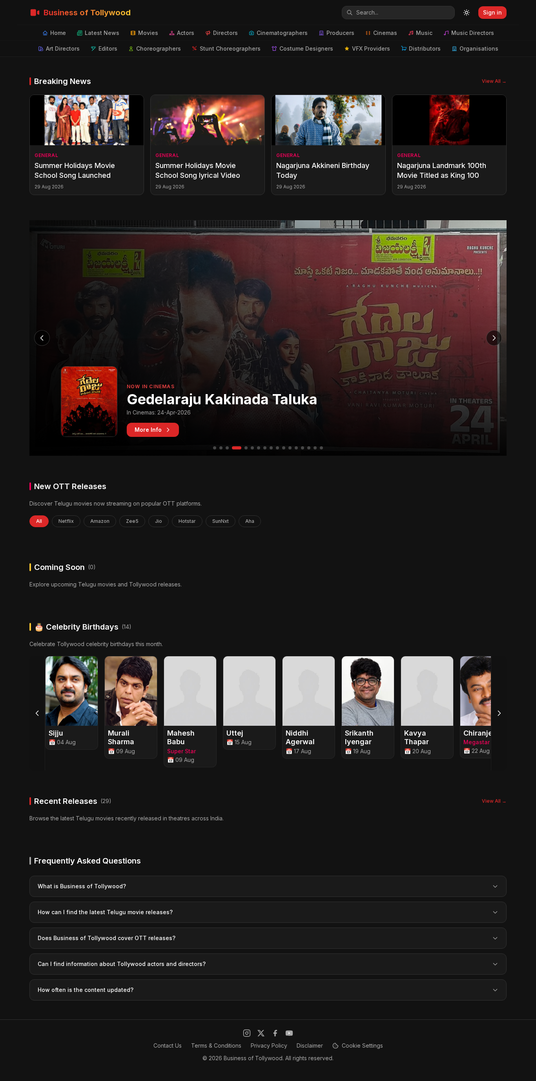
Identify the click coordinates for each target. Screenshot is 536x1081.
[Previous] (37, 713)
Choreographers (158, 48)
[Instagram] (247, 1033)
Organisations (478, 48)
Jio (158, 521)
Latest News (102, 32)
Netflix (66, 521)
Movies (148, 32)
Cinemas (385, 32)
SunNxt (220, 521)
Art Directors (63, 48)
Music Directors (472, 32)
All (39, 521)
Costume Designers (306, 48)
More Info (148, 429)
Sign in (492, 12)
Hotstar (187, 521)
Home (58, 32)
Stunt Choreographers (230, 48)
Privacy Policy (269, 1045)
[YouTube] (289, 1033)
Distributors (425, 48)
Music (424, 32)
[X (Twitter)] (261, 1033)
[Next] (499, 713)
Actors (185, 32)
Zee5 (132, 521)
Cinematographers (282, 32)
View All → (494, 81)
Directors (225, 32)
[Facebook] (275, 1033)
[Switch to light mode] (466, 12)
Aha (249, 521)
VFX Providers (371, 48)
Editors (107, 48)
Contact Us (167, 1045)
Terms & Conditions (216, 1045)
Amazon (99, 521)
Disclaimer (310, 1045)
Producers (340, 32)
